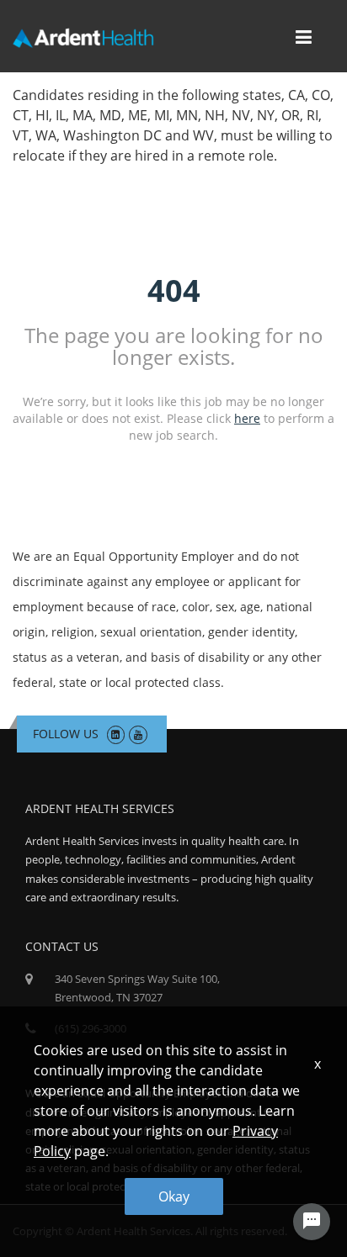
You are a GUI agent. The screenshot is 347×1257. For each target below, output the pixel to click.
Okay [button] (174, 1196)
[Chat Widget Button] (311, 1221)
